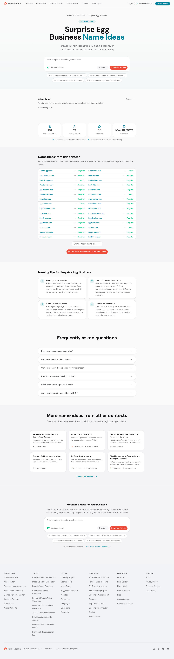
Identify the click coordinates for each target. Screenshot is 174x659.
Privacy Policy (152, 582)
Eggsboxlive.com (95, 218)
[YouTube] (168, 649)
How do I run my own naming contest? (58, 376)
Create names (162, 3)
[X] (154, 649)
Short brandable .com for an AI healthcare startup (67, 75)
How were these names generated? (57, 351)
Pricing (92, 612)
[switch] (48, 68)
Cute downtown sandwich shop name (68, 80)
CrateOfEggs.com (46, 232)
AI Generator (9, 582)
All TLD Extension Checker (43, 613)
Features (29, 3)
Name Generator (11, 577)
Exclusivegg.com (45, 180)
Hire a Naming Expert (98, 590)
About (148, 577)
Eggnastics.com (45, 204)
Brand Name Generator (13, 590)
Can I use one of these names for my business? (62, 368)
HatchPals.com (94, 190)
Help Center (122, 582)
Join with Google (145, 3)
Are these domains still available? (56, 359)
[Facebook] (159, 649)
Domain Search (72, 3)
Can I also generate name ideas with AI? (59, 393)
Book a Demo (95, 616)
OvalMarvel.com (94, 208)
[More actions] (74, 170)
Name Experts (97, 3)
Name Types (66, 586)
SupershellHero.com (47, 208)
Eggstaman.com (45, 223)
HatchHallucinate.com (96, 213)
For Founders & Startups (99, 577)
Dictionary (65, 612)
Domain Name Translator (42, 586)
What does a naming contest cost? (57, 385)
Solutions (85, 3)
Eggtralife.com (93, 223)
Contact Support (124, 599)
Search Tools (66, 582)
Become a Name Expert (99, 595)
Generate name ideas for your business (88, 251)
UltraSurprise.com (46, 185)
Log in (130, 3)
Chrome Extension (125, 603)
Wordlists (64, 595)
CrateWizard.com (46, 194)
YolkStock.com (45, 213)
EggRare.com (93, 175)
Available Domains (56, 3)
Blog (119, 595)
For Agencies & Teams (98, 582)
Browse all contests (86, 477)
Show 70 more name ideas (86, 244)
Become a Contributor (98, 608)
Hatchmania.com (94, 171)
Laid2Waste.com (94, 204)
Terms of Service (153, 586)
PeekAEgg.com (45, 237)
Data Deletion (151, 590)
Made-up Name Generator (43, 582)
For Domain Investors (98, 586)
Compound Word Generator (44, 577)
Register (81, 171)
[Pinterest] (163, 649)
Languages (65, 603)
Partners (92, 599)
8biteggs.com (44, 227)
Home (69, 15)
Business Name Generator (15, 586)
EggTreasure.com (46, 190)
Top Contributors (96, 603)
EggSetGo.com (94, 185)
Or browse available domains (97, 547)
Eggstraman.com (45, 218)
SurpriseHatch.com (46, 175)
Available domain (57, 67)
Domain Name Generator (14, 595)
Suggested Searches (70, 590)
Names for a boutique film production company (107, 75)
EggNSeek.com (94, 237)
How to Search (123, 590)
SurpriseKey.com (95, 199)
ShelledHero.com (95, 180)
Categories (65, 599)
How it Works (41, 3)
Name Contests (10, 608)
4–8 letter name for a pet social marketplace (103, 80)
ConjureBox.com (94, 194)
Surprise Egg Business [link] (97, 15)
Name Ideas (80, 15)
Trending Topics (68, 577)
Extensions (65, 608)
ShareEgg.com (45, 199)
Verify (131, 171)
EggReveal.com (94, 232)
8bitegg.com (93, 227)
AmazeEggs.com (45, 171)
